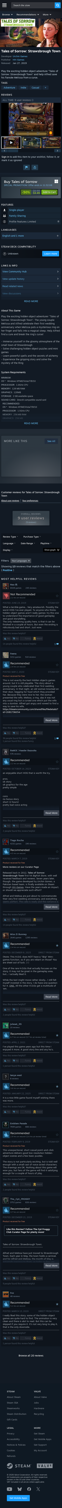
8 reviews (14, 1078)
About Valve (40, 1397)
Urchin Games (20, 56)
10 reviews (15, 1027)
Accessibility (13, 1439)
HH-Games (18, 59)
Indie (23, 87)
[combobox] (33, 5)
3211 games (15, 657)
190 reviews (30, 843)
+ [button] (45, 87)
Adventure (9, 87)
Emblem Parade (18, 1123)
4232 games (15, 843)
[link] (31, 192)
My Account (40, 1450)
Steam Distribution (16, 1414)
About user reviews (10, 500)
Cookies (11, 1450)
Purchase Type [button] (31, 536)
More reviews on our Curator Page (21, 866)
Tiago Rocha (17, 840)
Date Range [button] (27, 543)
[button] (8, 14)
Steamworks (13, 1408)
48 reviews (15, 1296)
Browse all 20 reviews (31, 1355)
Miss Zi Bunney (18, 934)
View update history (13, 278)
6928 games (15, 588)
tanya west (16, 1075)
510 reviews (30, 657)
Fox (12, 1292)
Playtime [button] (44, 543)
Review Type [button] (9, 536)
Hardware (39, 1408)
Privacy (10, 1433)
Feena (13, 653)
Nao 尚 (13, 584)
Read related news (12, 286)
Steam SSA (12, 1402)
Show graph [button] (50, 550)
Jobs (36, 1402)
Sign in (5, 156)
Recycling (39, 1414)
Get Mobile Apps (18, 1498)
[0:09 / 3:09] (31, 119)
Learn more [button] (50, 253)
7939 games (15, 1127)
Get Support (40, 1444)
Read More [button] (51, 720)
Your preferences (30, 500)
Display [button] (6, 550)
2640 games (15, 937)
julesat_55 (16, 1024)
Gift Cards (12, 1419)
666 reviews (30, 1127)
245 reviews (30, 588)
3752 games (15, 1202)
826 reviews (30, 1202)
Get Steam (39, 1433)
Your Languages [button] (19, 560)
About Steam (14, 1397)
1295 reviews (31, 937)
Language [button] (8, 543)
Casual (35, 87)
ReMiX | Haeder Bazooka (23, 750)
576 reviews (15, 754)
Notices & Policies (16, 1444)
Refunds (11, 1456)
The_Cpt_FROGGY (20, 1199)
